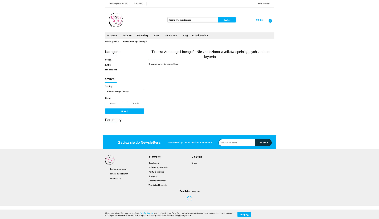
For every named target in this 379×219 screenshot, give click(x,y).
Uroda (108, 59)
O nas (194, 163)
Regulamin (153, 163)
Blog (185, 35)
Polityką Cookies (146, 213)
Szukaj (124, 111)
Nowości (127, 35)
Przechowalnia (200, 35)
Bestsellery (142, 35)
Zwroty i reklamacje (157, 185)
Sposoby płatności (157, 180)
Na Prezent (171, 35)
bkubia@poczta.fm (119, 174)
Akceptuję (244, 214)
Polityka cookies (156, 172)
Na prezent (111, 69)
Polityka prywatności (158, 167)
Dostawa (152, 176)
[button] (154, 157)
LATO (156, 35)
